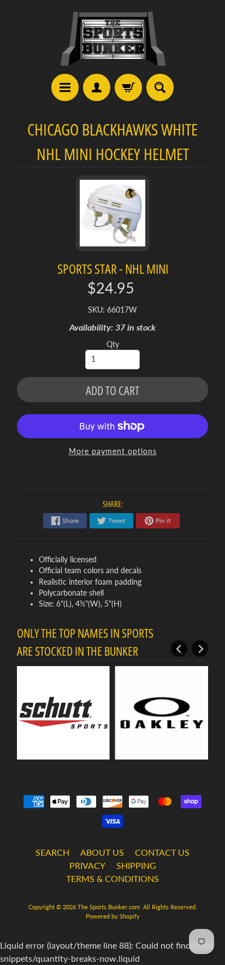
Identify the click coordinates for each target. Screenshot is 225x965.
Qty (112, 344)
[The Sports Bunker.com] (112, 38)
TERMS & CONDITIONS (112, 878)
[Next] (200, 648)
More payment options (113, 451)
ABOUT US (102, 852)
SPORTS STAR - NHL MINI (112, 269)
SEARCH (52, 852)
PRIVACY (87, 865)
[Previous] (179, 648)
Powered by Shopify (113, 916)
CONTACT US (162, 852)
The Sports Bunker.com (109, 906)
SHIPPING (136, 865)
